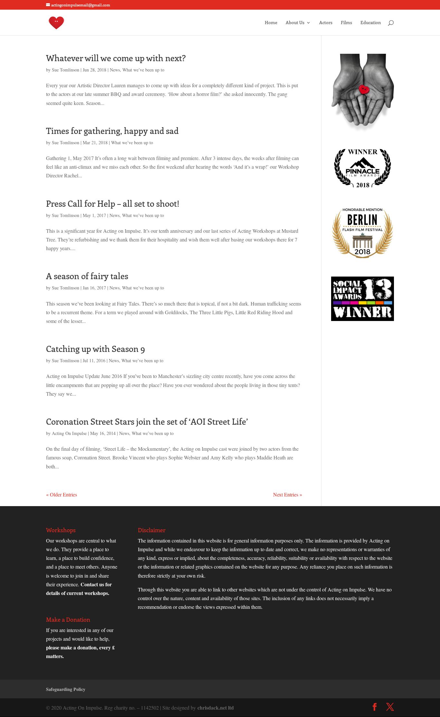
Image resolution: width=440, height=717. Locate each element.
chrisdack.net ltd (215, 707)
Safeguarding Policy (65, 689)
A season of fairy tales (87, 275)
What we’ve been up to (143, 70)
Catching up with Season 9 (95, 348)
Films (346, 22)
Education (370, 22)
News (115, 70)
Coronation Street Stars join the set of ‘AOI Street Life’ (147, 421)
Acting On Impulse (69, 433)
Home (271, 22)
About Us (295, 22)
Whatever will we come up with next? (116, 57)
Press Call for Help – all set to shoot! (112, 203)
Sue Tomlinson (65, 70)
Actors (325, 22)
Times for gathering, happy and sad (112, 130)
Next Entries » (287, 494)
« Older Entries (61, 494)
